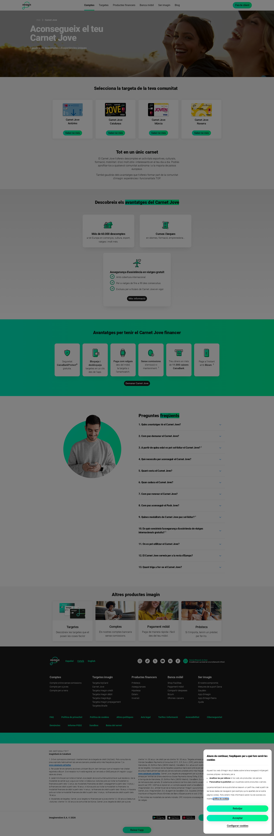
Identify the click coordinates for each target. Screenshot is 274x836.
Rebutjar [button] (237, 808)
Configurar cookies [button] (237, 825)
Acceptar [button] (237, 818)
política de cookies (221, 799)
